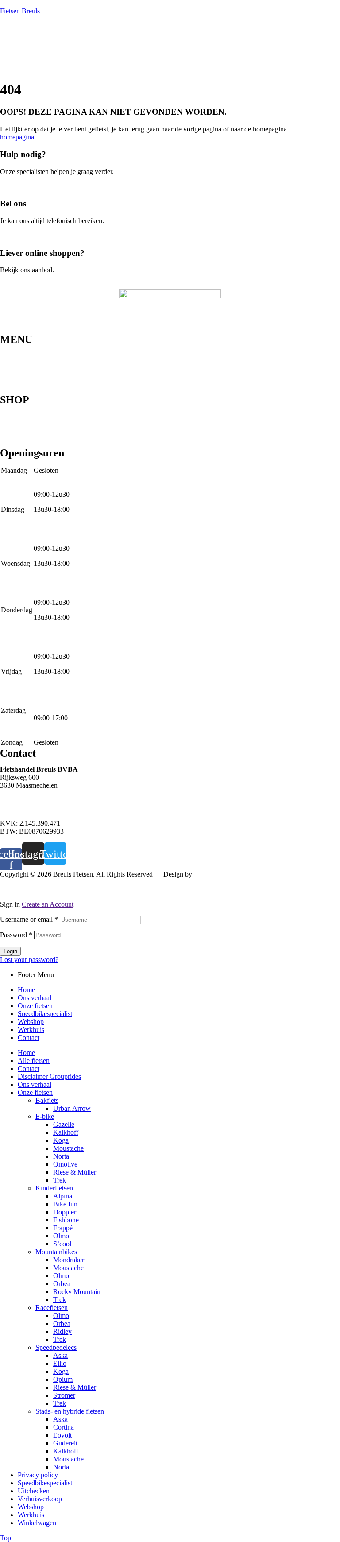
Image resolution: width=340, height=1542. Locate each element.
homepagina (17, 137)
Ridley (62, 1331)
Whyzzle (206, 874)
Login (10, 951)
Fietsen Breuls (20, 11)
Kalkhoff (65, 1132)
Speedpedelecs (20, 415)
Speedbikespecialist (27, 369)
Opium (63, 1379)
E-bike (9, 429)
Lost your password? (29, 959)
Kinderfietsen (19, 444)
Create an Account (47, 904)
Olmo (61, 1236)
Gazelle (63, 1124)
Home (8, 348)
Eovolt (62, 1435)
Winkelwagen (37, 1523)
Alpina (62, 1196)
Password (16, 935)
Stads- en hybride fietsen (34, 422)
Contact (11, 390)
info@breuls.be (21, 808)
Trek (59, 1180)
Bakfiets (46, 1100)
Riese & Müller (74, 1172)
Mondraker (68, 1260)
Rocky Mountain (76, 1291)
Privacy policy (20, 889)
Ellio (59, 1363)
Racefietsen (16, 437)
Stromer (64, 1395)
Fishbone (66, 1220)
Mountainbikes (21, 408)
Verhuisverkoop (40, 1499)
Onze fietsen (17, 362)
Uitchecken (34, 1491)
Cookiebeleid (73, 889)
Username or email (29, 919)
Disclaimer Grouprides (49, 1076)
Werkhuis (13, 383)
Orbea (61, 1283)
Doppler (64, 1212)
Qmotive (65, 1164)
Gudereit (65, 1443)
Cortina (63, 1427)
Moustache (68, 1148)
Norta (61, 1156)
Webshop (13, 376)
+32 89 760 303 (22, 800)
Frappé (63, 1228)
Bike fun (65, 1204)
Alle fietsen (34, 1060)
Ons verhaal (17, 355)
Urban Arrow (72, 1108)
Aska (60, 1355)
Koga (61, 1140)
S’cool (62, 1244)
